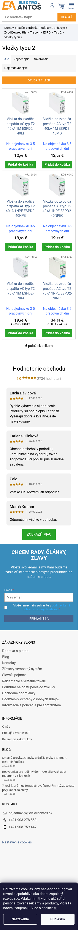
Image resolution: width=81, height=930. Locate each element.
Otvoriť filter (39, 80)
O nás (6, 726)
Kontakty (9, 663)
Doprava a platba (15, 651)
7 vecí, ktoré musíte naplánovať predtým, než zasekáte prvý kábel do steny (38, 787)
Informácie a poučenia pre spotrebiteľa (31, 705)
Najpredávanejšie (15, 68)
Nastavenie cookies (17, 842)
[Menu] (71, 5)
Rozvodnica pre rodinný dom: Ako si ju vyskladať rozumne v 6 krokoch (34, 773)
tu (55, 908)
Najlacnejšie (21, 59)
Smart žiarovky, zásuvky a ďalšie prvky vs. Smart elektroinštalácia (34, 760)
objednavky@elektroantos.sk (30, 813)
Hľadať (66, 17)
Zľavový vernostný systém (22, 669)
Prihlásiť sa (39, 618)
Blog (5, 657)
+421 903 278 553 (23, 820)
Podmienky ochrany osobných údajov (30, 699)
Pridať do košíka (20, 164)
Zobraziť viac (39, 534)
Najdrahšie (41, 59)
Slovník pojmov (14, 675)
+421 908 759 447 (23, 827)
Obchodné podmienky (18, 693)
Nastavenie (20, 919)
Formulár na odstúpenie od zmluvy (28, 687)
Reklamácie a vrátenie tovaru (24, 681)
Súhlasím (57, 919)
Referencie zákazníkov (17, 739)
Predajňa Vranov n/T (16, 733)
